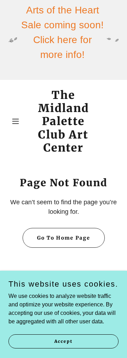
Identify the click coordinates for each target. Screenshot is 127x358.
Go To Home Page (63, 238)
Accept (63, 341)
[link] (63, 150)
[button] (16, 121)
